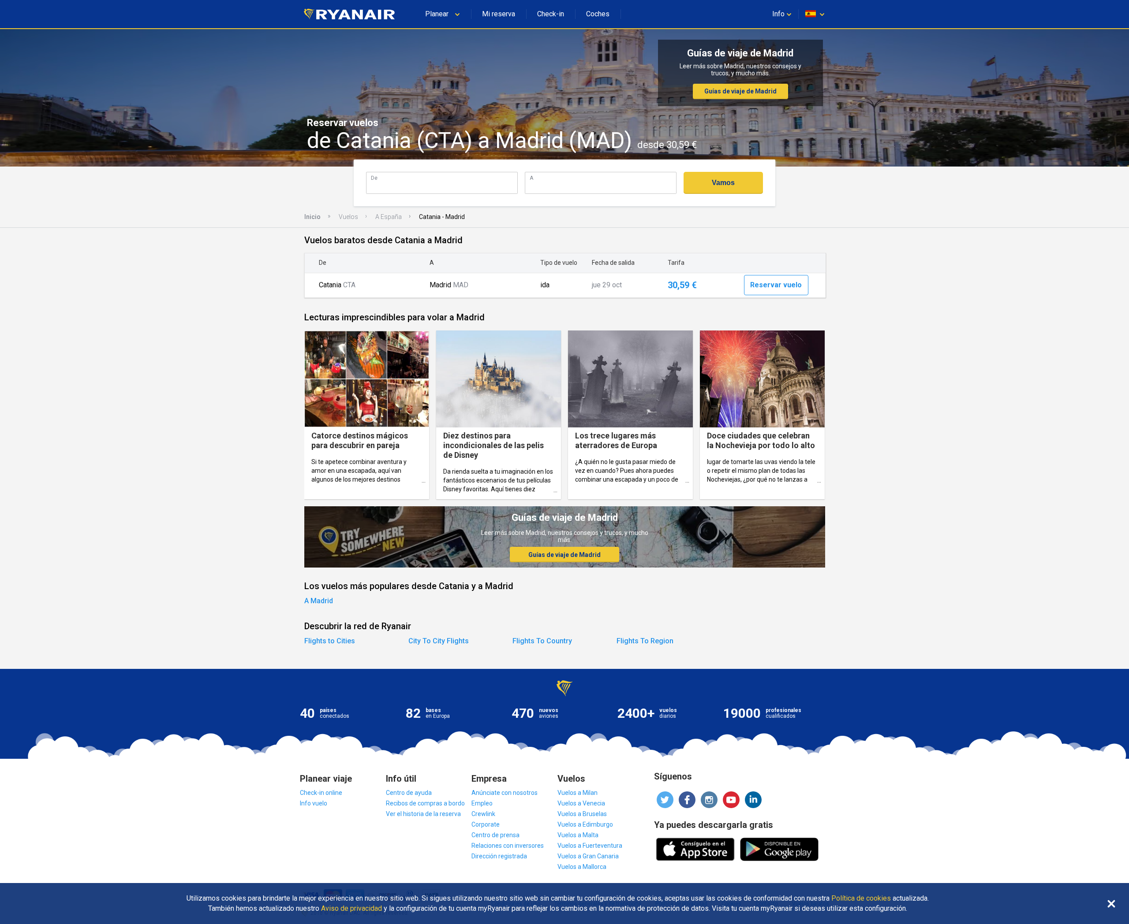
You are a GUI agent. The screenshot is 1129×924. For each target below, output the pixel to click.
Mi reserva (498, 14)
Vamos (723, 182)
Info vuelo (313, 803)
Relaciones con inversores (507, 845)
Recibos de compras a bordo (425, 803)
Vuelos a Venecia (581, 803)
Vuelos (348, 216)
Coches (597, 14)
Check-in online (321, 792)
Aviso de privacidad (351, 909)
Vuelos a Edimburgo (585, 824)
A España (388, 216)
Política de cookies (861, 898)
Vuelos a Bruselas (582, 813)
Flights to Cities (329, 641)
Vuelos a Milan (577, 792)
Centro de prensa (495, 835)
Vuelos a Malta (577, 835)
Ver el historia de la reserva (423, 813)
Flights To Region (645, 641)
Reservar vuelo (776, 285)
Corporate (485, 824)
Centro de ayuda (409, 792)
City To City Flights (438, 641)
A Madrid (318, 601)
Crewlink (483, 813)
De (374, 178)
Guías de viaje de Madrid (740, 91)
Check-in (550, 14)
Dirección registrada (499, 856)
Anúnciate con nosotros (504, 792)
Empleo (482, 803)
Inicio (312, 216)
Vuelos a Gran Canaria (588, 856)
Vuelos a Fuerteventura (589, 845)
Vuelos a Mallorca (581, 866)
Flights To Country (542, 641)
